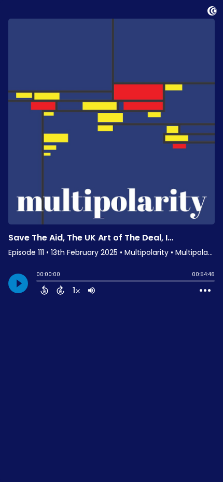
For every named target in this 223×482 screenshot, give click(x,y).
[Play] (18, 283)
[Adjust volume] (91, 290)
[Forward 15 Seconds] (60, 290)
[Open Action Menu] (205, 290)
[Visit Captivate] (212, 12)
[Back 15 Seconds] (44, 290)
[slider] (39, 282)
